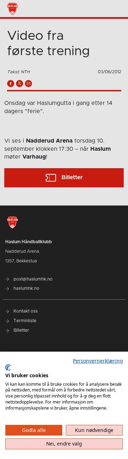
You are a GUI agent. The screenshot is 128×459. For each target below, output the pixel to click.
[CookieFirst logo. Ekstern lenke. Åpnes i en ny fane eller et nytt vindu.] (8, 367)
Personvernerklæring (98, 360)
